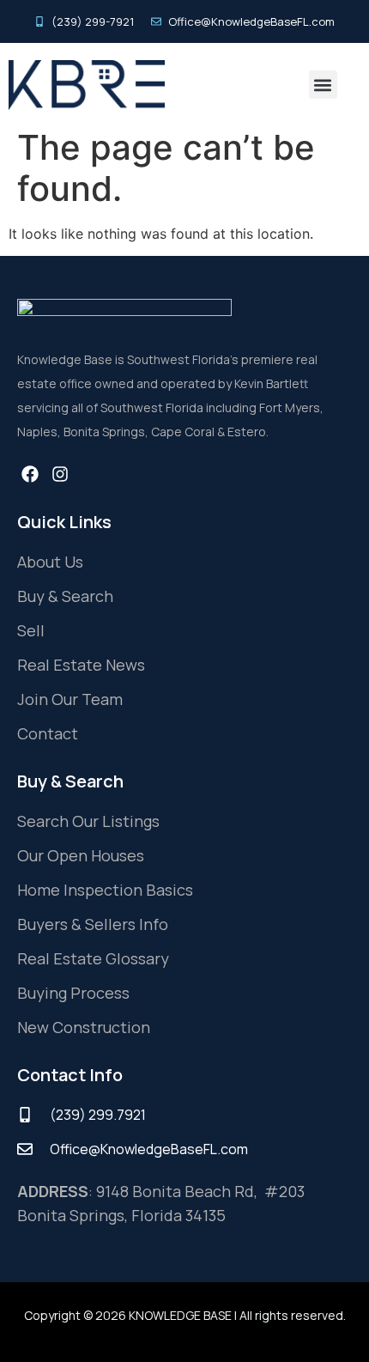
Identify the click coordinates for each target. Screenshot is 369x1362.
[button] (323, 84)
